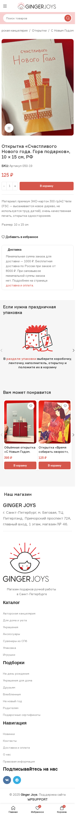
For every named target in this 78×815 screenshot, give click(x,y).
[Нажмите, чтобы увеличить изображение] (9, 128)
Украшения (10, 627)
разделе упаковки (21, 359)
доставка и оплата (19, 285)
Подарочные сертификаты (21, 714)
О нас (7, 754)
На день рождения (16, 673)
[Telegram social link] (17, 780)
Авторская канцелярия (19, 613)
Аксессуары (11, 634)
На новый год (12, 701)
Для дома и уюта (15, 620)
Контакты (10, 740)
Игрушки (9, 654)
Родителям (10, 708)
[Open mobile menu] (5, 6)
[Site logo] (37, 6)
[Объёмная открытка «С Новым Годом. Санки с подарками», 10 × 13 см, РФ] (20, 422)
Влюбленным (12, 694)
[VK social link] (7, 780)
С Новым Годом (62, 30)
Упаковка (9, 647)
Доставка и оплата (16, 747)
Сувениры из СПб (15, 641)
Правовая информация (19, 761)
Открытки (39, 30)
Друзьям (9, 687)
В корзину (46, 185)
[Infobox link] (19, 505)
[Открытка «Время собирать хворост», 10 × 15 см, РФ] (55, 422)
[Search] (67, 18)
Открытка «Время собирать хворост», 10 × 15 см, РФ (54, 452)
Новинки (9, 734)
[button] (74, 350)
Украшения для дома (17, 680)
